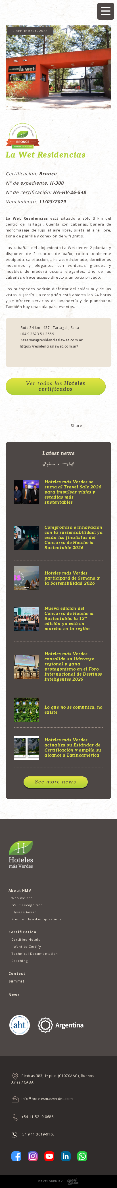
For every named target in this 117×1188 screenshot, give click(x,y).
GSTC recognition (27, 905)
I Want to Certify (26, 946)
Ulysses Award (24, 912)
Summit (16, 981)
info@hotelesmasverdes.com (47, 1099)
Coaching (19, 960)
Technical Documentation (34, 953)
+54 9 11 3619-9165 (37, 1134)
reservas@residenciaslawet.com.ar (51, 340)
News (14, 994)
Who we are (22, 898)
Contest (17, 973)
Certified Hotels (25, 939)
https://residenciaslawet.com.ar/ (49, 346)
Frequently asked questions (36, 919)
